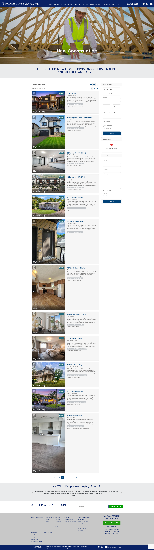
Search (112, 133)
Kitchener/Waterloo (68, 519)
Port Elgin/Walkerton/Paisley (70, 521)
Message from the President (37, 541)
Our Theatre (80, 530)
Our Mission (33, 537)
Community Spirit (34, 539)
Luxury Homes (58, 525)
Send (111, 201)
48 (97, 88)
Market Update (81, 519)
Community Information (83, 523)
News (79, 526)
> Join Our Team (111, 522)
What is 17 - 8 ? (107, 190)
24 (94, 88)
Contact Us (116, 4)
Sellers (47, 521)
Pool (105, 127)
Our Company (34, 534)
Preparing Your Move (82, 525)
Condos (57, 526)
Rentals (47, 523)
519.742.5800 (132, 4)
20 (73, 477)
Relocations (48, 526)
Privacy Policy (36, 547)
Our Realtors (58, 4)
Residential (58, 519)
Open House (107, 128)
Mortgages (48, 525)
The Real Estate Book (82, 528)
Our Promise (33, 536)
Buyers (47, 519)
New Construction (59, 523)
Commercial (58, 521)
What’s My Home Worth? (83, 521)
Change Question (107, 195)
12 (91, 88)
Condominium (108, 125)
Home (50, 4)
